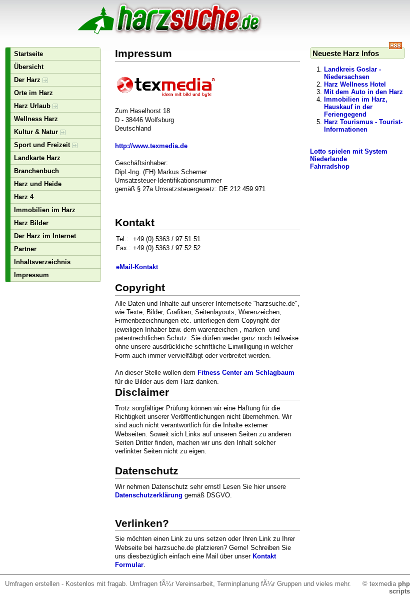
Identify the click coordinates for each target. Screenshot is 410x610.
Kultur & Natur (37, 132)
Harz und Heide (38, 184)
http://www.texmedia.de (151, 146)
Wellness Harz (36, 119)
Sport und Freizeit (43, 145)
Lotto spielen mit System (349, 151)
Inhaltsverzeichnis (42, 262)
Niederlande (328, 159)
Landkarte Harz (37, 158)
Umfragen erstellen (32, 583)
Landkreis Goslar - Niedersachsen (352, 73)
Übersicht (29, 67)
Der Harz (28, 80)
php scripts (399, 587)
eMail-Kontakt (137, 267)
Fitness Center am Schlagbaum (246, 372)
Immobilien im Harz (45, 210)
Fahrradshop (330, 166)
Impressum (31, 275)
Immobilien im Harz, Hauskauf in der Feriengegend (356, 107)
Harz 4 (24, 197)
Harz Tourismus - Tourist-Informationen (363, 125)
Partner (25, 249)
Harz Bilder (31, 223)
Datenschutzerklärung (148, 495)
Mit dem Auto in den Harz (363, 92)
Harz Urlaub (33, 106)
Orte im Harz (33, 93)
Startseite (28, 54)
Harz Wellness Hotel (355, 84)
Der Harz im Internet (45, 236)
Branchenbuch (36, 171)
